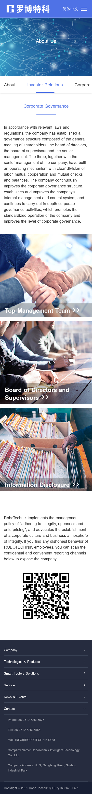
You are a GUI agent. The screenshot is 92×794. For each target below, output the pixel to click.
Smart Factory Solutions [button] (21, 673)
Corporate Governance (46, 106)
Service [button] (9, 685)
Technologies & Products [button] (22, 661)
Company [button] (10, 649)
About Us (46, 40)
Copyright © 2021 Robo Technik (26, 788)
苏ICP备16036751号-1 (64, 788)
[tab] (46, 650)
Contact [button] (9, 708)
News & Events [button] (15, 696)
